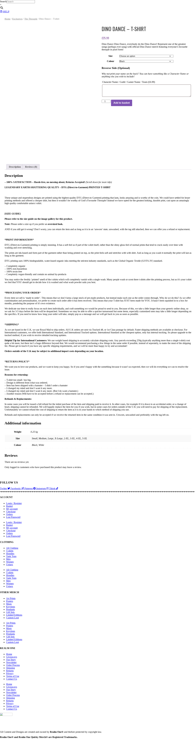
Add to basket (121, 103)
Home (7, 19)
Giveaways (11, 657)
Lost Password (13, 517)
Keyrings (10, 606)
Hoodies (10, 553)
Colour (110, 61)
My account (12, 509)
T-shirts (9, 550)
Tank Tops (11, 556)
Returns (10, 670)
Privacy (9, 673)
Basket (9, 506)
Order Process (13, 665)
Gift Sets (10, 612)
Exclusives (17, 19)
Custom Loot (12, 617)
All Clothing (12, 548)
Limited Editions (14, 615)
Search (3, 1)
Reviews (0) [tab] (31, 167)
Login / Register (14, 503)
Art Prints (10, 598)
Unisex (9, 564)
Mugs (9, 604)
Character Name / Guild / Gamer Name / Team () (128, 82)
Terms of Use (12, 676)
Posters (9, 601)
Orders (9, 514)
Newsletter (11, 662)
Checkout (10, 511)
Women (10, 561)
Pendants (10, 609)
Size (110, 56)
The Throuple (30, 19)
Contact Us (11, 679)
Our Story (11, 659)
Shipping (10, 668)
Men (8, 559)
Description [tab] (15, 167)
